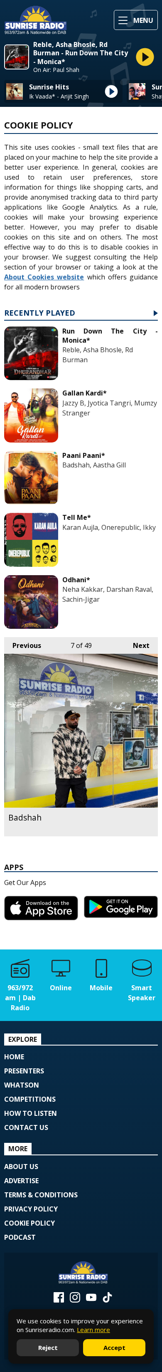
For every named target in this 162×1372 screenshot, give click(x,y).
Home (14, 1056)
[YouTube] (91, 1300)
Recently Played (39, 313)
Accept (114, 1347)
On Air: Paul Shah (56, 70)
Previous (22, 645)
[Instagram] (75, 1300)
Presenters (24, 1070)
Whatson (21, 1085)
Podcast (20, 1237)
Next (137, 645)
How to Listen (30, 1113)
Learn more (93, 1329)
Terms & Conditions (41, 1194)
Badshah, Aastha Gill (94, 465)
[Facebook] (59, 1300)
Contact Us (26, 1127)
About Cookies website (44, 277)
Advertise (21, 1180)
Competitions (30, 1099)
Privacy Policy (31, 1209)
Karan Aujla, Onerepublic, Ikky (109, 527)
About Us (21, 1166)
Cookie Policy (29, 1223)
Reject (48, 1347)
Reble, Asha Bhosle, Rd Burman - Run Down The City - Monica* (80, 53)
